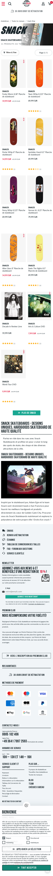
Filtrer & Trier (11, 52)
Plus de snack (28, 413)
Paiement (5, 773)
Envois (10, 531)
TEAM (31, 784)
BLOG (31, 780)
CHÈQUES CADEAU (36, 787)
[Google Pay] (26, 713)
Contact (5, 796)
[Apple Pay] (10, 713)
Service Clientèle (15, 553)
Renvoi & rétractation (17, 535)
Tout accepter (28, 868)
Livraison (5, 775)
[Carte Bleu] (26, 703)
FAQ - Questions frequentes (12, 791)
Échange (11, 540)
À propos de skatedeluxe (37, 769)
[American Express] (10, 703)
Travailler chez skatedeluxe (38, 772)
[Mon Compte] (43, 3)
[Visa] (42, 694)
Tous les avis (6, 788)
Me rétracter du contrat (11, 802)
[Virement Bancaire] (42, 713)
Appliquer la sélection (28, 849)
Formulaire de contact (35, 742)
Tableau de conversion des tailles (23, 544)
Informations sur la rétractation (13, 781)
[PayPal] (42, 703)
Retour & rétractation (9, 778)
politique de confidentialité (23, 862)
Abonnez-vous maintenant (28, 597)
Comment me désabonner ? (36, 604)
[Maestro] (26, 694)
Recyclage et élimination (11, 794)
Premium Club (8, 610)
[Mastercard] (10, 694)
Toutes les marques (35, 775)
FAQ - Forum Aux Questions (19, 549)
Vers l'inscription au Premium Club (29, 656)
